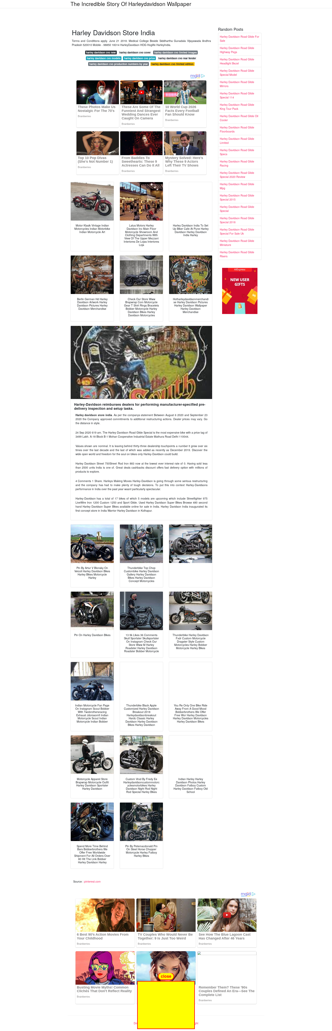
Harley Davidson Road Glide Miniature (237, 243)
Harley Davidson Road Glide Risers (237, 254)
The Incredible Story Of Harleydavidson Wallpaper (131, 3)
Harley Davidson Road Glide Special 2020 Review (237, 175)
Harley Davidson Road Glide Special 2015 (237, 197)
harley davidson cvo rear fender (177, 58)
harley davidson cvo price (139, 58)
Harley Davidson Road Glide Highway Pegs (237, 50)
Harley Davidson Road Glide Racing (237, 163)
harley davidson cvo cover (135, 52)
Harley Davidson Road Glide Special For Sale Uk (237, 231)
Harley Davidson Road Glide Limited (237, 141)
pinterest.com (92, 881)
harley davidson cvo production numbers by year (118, 64)
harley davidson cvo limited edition (172, 64)
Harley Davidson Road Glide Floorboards (237, 129)
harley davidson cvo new (101, 52)
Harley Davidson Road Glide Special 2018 (237, 220)
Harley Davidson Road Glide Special (237, 209)
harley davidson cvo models (103, 58)
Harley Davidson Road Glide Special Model (237, 73)
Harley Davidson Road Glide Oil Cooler (239, 118)
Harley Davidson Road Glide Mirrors (237, 84)
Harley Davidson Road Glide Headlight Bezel (237, 61)
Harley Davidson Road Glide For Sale (239, 38)
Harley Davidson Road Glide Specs (237, 152)
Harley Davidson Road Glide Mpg (237, 186)
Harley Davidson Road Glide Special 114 (237, 95)
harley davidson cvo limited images (175, 52)
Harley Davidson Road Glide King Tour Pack (237, 107)
